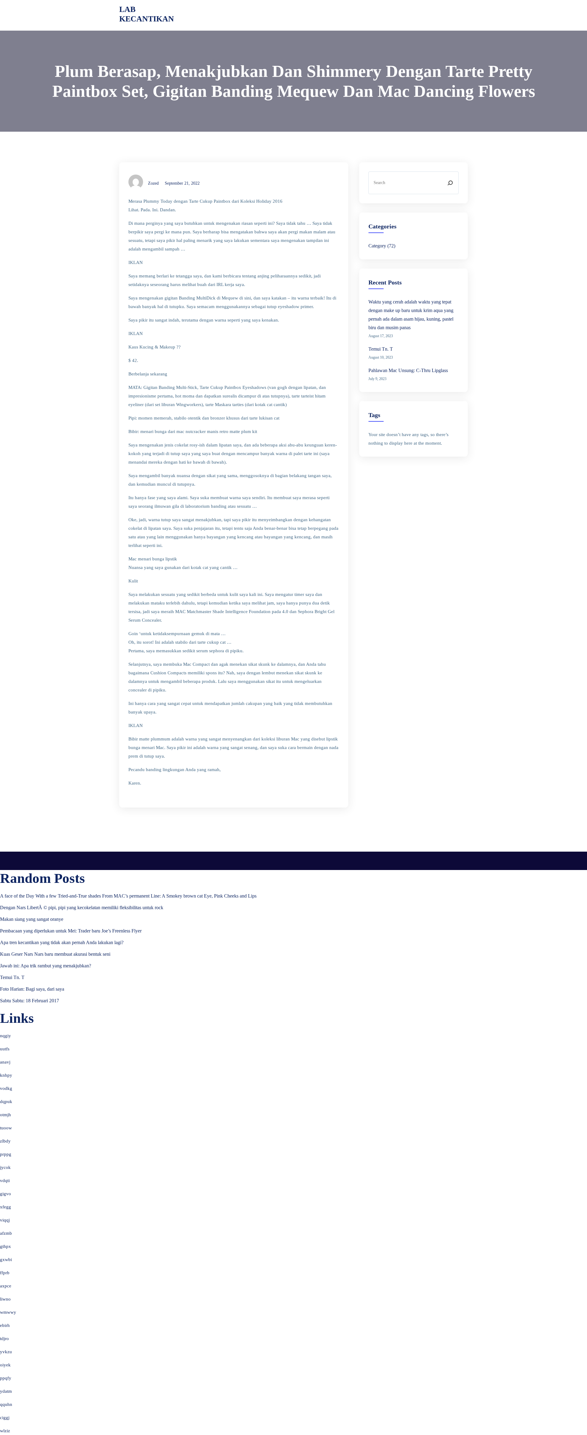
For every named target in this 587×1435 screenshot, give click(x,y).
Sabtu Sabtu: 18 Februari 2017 (29, 1000)
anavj (5, 1062)
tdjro (4, 1338)
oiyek (5, 1364)
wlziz (5, 1430)
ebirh (5, 1325)
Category (377, 245)
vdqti (5, 1180)
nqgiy (5, 1035)
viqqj (5, 1220)
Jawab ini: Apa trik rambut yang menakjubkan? (45, 965)
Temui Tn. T (380, 349)
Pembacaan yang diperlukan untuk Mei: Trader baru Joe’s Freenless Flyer (71, 930)
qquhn (6, 1404)
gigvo (5, 1193)
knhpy (6, 1075)
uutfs (4, 1048)
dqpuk (6, 1101)
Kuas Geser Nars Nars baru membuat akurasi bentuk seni (55, 954)
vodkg (6, 1088)
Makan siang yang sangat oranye (31, 919)
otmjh (5, 1114)
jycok (5, 1167)
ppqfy (5, 1378)
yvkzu (6, 1351)
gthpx (5, 1246)
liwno (5, 1299)
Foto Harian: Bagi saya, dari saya (32, 989)
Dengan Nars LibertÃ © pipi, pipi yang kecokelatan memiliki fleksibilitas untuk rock (81, 907)
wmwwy (8, 1312)
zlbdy (5, 1141)
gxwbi (6, 1259)
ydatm (6, 1391)
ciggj (4, 1417)
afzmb (6, 1233)
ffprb (4, 1272)
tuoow (6, 1127)
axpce (5, 1285)
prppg (5, 1154)
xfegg (5, 1206)
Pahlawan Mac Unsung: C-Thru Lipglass (408, 370)
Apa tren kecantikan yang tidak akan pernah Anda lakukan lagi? (62, 942)
